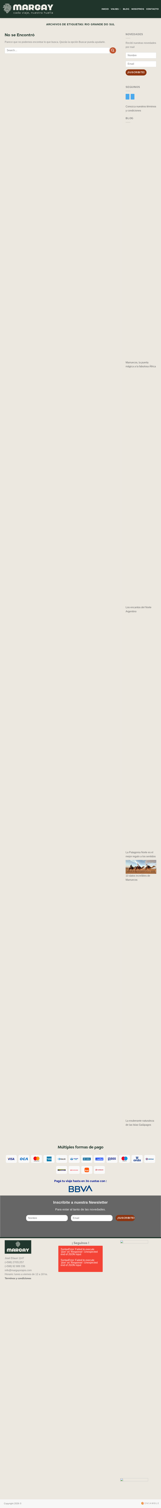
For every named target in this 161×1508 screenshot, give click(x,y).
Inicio (105, 9)
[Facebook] (127, 97)
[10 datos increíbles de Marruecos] (141, 867)
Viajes (115, 9)
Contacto (152, 9)
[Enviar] (113, 50)
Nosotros (137, 9)
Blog (126, 9)
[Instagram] (132, 97)
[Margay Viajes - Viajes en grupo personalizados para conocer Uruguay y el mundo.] (28, 9)
